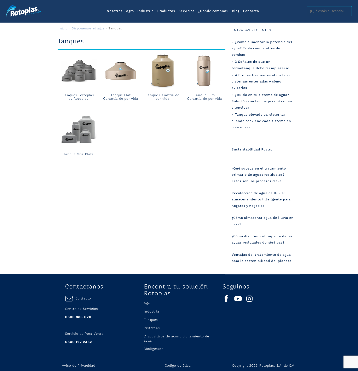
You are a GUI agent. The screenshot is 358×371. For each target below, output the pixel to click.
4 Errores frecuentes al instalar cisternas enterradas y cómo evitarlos (261, 82)
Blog (235, 11)
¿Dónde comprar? (213, 11)
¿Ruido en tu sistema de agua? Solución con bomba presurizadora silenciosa (262, 101)
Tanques (151, 320)
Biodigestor (153, 349)
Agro (130, 11)
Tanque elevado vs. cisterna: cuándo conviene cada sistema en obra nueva (261, 121)
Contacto (251, 11)
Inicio (63, 28)
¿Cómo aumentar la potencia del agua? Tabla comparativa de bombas (262, 49)
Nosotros (114, 11)
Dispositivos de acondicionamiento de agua (176, 338)
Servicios (187, 11)
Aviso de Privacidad (78, 365)
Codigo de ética (178, 365)
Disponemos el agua (88, 28)
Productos (166, 11)
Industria (145, 11)
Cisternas (152, 328)
